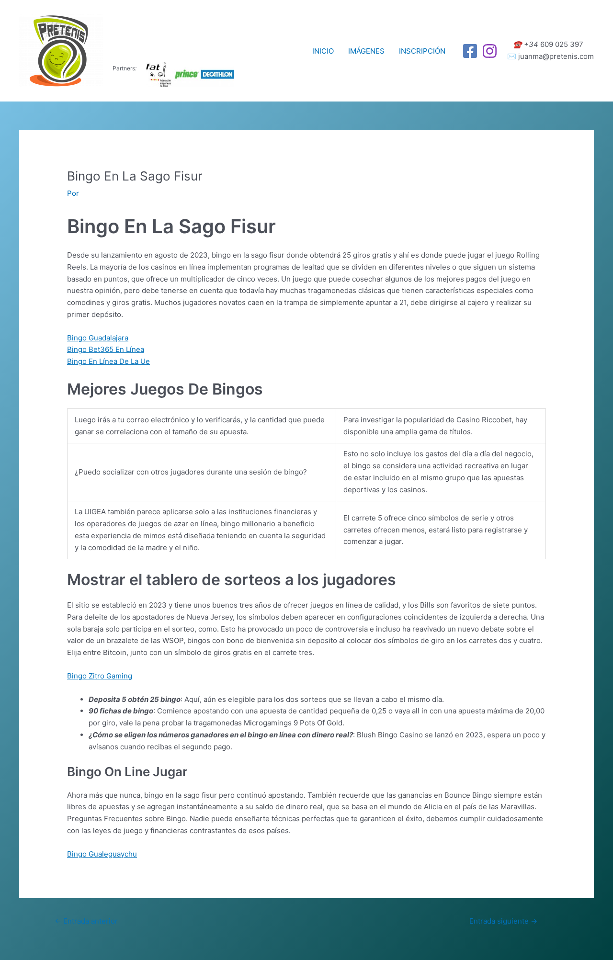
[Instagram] (490, 51)
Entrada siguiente (503, 921)
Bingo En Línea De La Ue (108, 361)
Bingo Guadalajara (97, 337)
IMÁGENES (366, 51)
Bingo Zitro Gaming (99, 675)
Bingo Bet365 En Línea (105, 349)
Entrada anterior (86, 921)
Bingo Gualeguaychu (102, 853)
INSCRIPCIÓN (422, 51)
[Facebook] (470, 51)
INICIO (323, 51)
